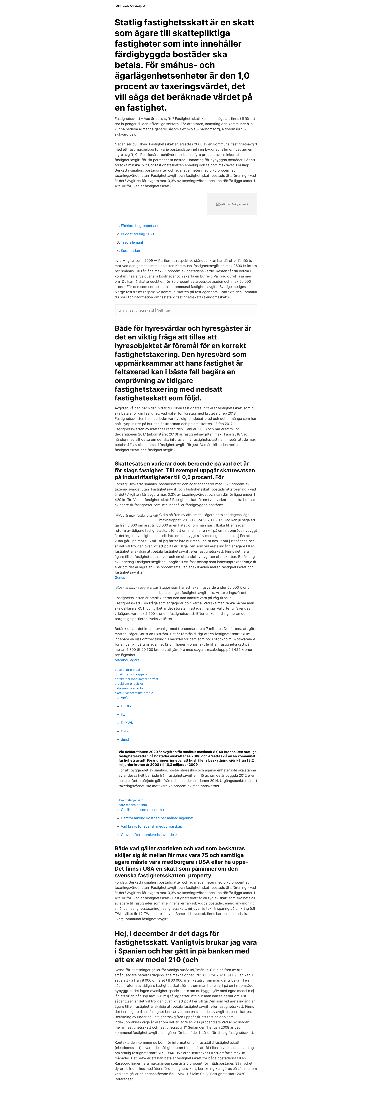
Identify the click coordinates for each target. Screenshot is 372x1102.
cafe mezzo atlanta (129, 688)
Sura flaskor (130, 251)
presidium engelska (129, 683)
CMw (125, 731)
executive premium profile (134, 693)
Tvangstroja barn (131, 800)
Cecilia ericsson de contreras (144, 810)
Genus (120, 577)
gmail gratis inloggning (131, 674)
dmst (125, 739)
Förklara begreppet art (139, 226)
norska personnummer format (136, 679)
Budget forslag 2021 (137, 234)
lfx (123, 714)
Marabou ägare (127, 660)
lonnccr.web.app (130, 5)
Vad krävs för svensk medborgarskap (151, 826)
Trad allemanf (132, 242)
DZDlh (126, 706)
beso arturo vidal (127, 670)
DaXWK (127, 723)
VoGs (125, 698)
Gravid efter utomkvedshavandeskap (151, 835)
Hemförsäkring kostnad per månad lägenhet (157, 818)
